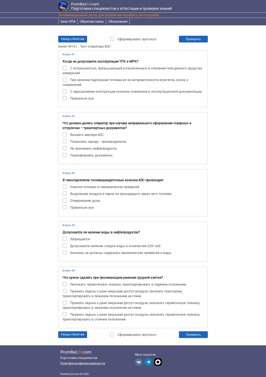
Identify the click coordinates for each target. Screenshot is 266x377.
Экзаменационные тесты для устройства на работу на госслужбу (108, 15)
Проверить (193, 39)
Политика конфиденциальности (82, 363)
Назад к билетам (72, 39)
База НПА (67, 21)
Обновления (117, 21)
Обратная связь (92, 21)
